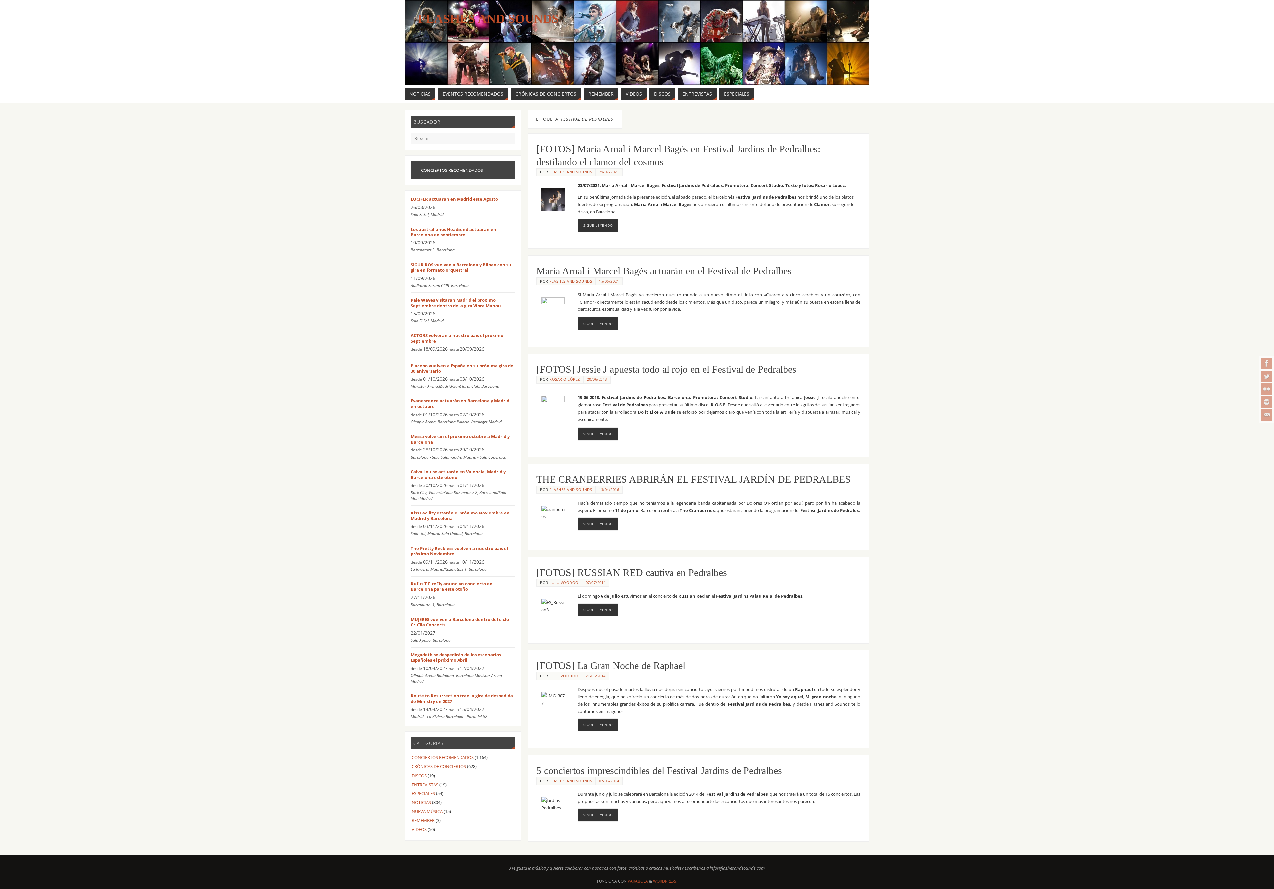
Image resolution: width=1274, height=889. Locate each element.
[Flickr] (1266, 389)
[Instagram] (1266, 402)
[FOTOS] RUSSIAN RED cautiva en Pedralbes (631, 572)
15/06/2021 (609, 281)
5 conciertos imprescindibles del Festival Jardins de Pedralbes (659, 770)
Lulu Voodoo (564, 582)
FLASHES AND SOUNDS (570, 172)
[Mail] (1266, 415)
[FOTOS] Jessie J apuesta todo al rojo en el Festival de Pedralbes (666, 369)
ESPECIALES (423, 793)
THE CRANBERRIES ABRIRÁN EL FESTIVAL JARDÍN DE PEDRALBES (693, 479)
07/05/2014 (609, 780)
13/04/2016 (609, 489)
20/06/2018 (597, 379)
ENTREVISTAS (425, 784)
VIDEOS (419, 829)
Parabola (638, 881)
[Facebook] (1266, 363)
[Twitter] (1266, 376)
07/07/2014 (596, 582)
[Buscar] (506, 140)
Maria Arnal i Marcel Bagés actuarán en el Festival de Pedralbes (664, 270)
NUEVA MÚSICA (427, 811)
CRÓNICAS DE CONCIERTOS (439, 766)
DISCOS (419, 776)
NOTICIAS (421, 802)
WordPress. (665, 881)
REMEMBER (423, 820)
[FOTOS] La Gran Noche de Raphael (610, 665)
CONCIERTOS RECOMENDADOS (443, 757)
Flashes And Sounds (488, 18)
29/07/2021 (609, 172)
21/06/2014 (596, 675)
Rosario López (564, 379)
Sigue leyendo (598, 225)
